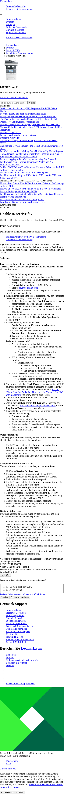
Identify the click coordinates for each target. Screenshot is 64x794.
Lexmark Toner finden (16, 623)
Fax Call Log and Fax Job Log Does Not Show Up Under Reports (31, 151)
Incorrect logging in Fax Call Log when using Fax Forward (28, 159)
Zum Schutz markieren (16, 629)
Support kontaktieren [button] (16, 32)
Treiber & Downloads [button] (16, 27)
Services (10, 665)
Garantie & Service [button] (15, 30)
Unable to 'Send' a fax (10, 132)
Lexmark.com (31, 648)
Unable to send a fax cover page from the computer (24, 172)
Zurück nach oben (8, 768)
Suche (32, 103)
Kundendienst (12, 45)
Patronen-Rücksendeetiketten (19, 626)
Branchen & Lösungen (16, 662)
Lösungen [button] (10, 24)
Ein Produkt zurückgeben (18, 631)
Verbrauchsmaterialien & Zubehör (22, 660)
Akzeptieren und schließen (12, 792)
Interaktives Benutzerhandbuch (20, 53)
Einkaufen (11, 654)
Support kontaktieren (20, 597)
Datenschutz (12, 761)
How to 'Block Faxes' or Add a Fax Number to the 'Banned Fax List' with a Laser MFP (34, 392)
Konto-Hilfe (11, 634)
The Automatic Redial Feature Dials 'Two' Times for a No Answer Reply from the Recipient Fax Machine (31, 155)
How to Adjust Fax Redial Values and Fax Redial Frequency (28, 116)
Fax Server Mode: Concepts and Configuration (22, 199)
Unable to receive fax (10, 138)
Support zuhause (14, 610)
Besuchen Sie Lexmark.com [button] (19, 9)
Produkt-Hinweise (14, 637)
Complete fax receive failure (19, 239)
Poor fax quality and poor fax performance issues (23, 113)
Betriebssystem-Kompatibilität (20, 639)
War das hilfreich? (8, 572)
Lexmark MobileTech (16, 642)
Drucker (10, 47)
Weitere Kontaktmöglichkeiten (20, 683)
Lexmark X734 (13, 50)
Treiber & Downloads (16, 612)
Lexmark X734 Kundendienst (14, 97)
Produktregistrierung (15, 615)
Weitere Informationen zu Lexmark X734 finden (22, 594)
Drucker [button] (10, 22)
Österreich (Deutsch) (15, 6)
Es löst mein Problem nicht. (19, 587)
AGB (8, 763)
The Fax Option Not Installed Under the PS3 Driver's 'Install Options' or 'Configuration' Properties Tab (28, 120)
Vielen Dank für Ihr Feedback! (14, 567)
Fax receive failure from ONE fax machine (26, 236)
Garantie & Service (15, 618)
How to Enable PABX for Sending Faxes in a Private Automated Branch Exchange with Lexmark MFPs (30, 190)
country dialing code (28, 287)
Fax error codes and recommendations (18, 135)
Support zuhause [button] (14, 19)
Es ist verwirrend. (14, 590)
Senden (4, 597)
